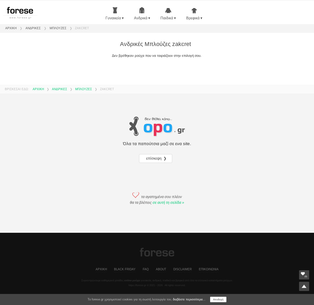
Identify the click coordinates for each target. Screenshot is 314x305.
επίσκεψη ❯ (156, 158)
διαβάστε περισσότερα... (189, 299)
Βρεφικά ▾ (194, 18)
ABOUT (161, 269)
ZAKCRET (82, 28)
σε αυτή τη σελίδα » (168, 202)
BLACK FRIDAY (125, 269)
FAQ (146, 269)
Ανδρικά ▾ (142, 18)
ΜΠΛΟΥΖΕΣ (58, 28)
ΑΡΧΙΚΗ (11, 28)
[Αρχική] (23, 13)
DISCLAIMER (182, 269)
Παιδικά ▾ (168, 18)
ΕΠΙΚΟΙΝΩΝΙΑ (209, 269)
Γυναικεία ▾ (115, 18)
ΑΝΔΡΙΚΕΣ (33, 28)
